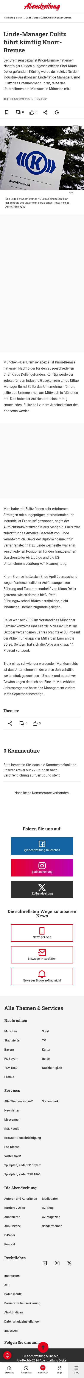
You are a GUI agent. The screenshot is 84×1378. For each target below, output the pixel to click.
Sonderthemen (52, 1226)
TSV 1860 (10, 1068)
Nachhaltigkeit (52, 1068)
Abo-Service (12, 1226)
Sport (45, 1031)
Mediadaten (50, 1198)
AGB (7, 1285)
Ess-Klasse (11, 1147)
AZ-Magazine (51, 1217)
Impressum (12, 1276)
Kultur (46, 1049)
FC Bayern (11, 1058)
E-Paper (9, 1235)
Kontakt (9, 1244)
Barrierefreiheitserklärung (22, 1303)
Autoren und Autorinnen (20, 1198)
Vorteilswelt (12, 1156)
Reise (46, 1058)
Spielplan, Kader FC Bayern (22, 1165)
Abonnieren (12, 1217)
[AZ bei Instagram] (57, 1263)
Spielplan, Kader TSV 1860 (22, 1174)
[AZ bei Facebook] (44, 1263)
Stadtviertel (12, 1040)
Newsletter (11, 1110)
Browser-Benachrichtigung (22, 1138)
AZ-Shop (48, 1208)
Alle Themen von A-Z (18, 1101)
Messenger (12, 1119)
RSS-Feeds (11, 1128)
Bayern (19, 18)
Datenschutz (13, 1294)
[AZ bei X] (69, 1263)
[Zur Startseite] (42, 10)
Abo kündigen (13, 1312)
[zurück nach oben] (43, 1348)
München (10, 1031)
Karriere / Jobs (14, 1208)
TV (44, 1040)
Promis (9, 1077)
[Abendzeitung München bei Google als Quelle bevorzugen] (57, 112)
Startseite (8, 18)
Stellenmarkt (51, 1101)
